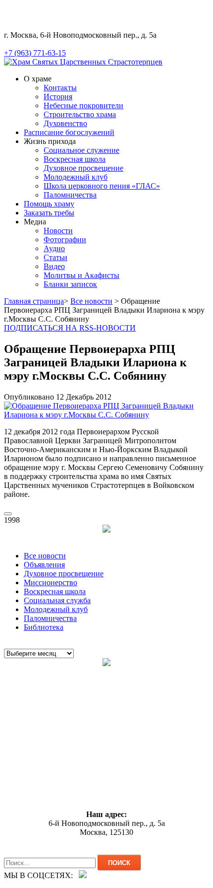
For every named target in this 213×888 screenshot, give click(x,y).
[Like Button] (8, 513)
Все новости (91, 301)
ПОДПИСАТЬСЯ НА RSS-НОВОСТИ (70, 328)
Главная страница (34, 301)
